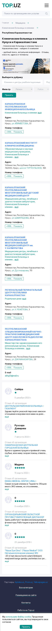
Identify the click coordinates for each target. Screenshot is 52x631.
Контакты (26, 602)
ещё (40, 112)
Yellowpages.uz (41, 582)
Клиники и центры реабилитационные (22, 82)
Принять (9, 95)
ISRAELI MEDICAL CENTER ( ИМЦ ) (20, 481)
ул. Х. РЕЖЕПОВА (20, 309)
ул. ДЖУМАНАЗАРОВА (22, 359)
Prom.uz (29, 582)
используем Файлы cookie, (18, 617)
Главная (5, 23)
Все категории (26, 587)
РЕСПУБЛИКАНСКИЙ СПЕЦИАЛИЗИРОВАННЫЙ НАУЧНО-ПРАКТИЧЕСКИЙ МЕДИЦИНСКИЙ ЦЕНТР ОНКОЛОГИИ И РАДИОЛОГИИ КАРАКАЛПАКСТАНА (24, 334)
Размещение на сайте (26, 595)
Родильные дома (13, 298)
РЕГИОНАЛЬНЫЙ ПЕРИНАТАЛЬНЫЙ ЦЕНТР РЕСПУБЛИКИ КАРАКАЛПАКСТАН (23, 292)
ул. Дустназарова (20, 270)
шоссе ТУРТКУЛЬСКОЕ (31, 168)
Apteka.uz (19, 582)
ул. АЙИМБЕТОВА (20, 123)
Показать (18, 132)
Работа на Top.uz (26, 610)
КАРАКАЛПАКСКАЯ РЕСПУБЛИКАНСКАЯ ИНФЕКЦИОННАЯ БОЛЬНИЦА (20, 106)
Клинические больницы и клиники (18, 28)
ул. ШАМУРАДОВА (20, 218)
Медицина (20, 23)
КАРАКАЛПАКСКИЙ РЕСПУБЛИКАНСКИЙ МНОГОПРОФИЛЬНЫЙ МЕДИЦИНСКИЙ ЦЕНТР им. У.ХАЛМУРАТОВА (19, 242)
